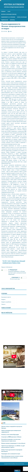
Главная (3, 11)
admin (10, 31)
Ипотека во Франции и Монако (8, 14)
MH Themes (22, 463)
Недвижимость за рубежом (8, 17)
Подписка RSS (4, 19)
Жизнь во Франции (22, 17)
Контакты (12, 19)
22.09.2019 (5, 31)
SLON (4, 423)
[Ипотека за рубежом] (5, 0)
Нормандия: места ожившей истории (10, 453)
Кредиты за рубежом (6, 301)
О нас (9, 11)
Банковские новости (6, 297)
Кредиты (3, 299)
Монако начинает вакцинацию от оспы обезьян (13, 443)
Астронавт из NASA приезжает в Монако (11, 436)
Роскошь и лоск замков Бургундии (10, 434)
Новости (3, 304)
